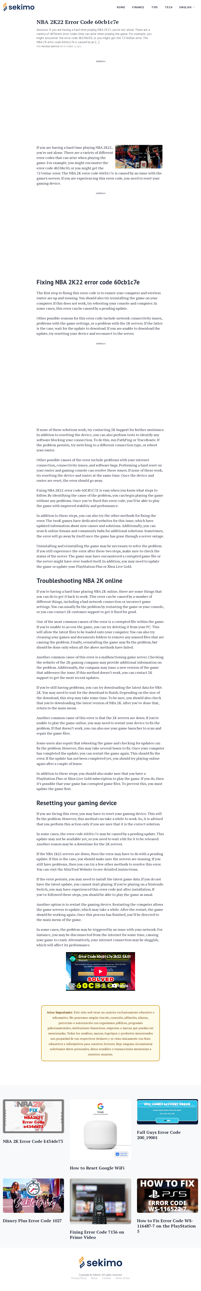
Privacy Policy (78, 1278)
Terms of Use (122, 1278)
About (94, 1278)
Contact (106, 1278)
